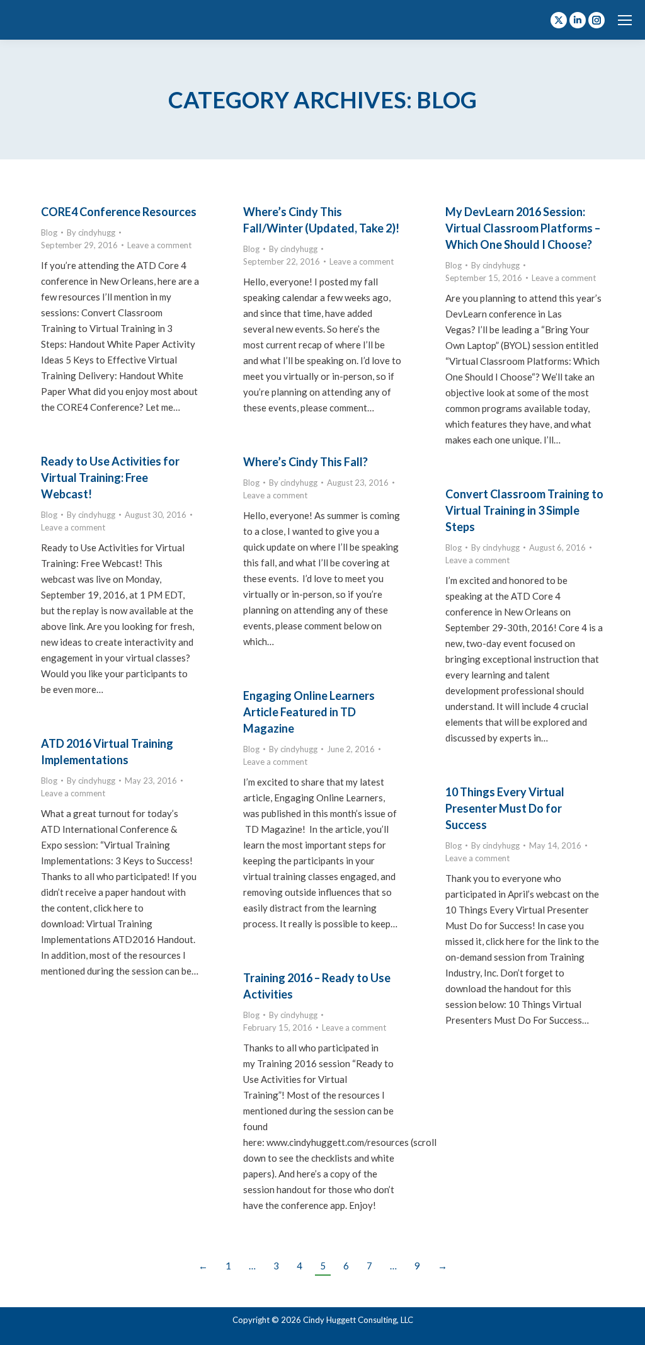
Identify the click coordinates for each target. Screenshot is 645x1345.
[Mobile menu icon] (624, 20)
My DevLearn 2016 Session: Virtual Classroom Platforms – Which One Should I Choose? (522, 228)
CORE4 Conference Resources (119, 212)
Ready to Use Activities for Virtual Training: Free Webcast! (110, 477)
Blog (49, 232)
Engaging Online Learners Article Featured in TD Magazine (309, 712)
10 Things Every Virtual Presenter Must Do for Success (504, 808)
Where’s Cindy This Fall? (305, 462)
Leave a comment (159, 245)
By (91, 232)
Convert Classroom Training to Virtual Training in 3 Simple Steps (524, 510)
